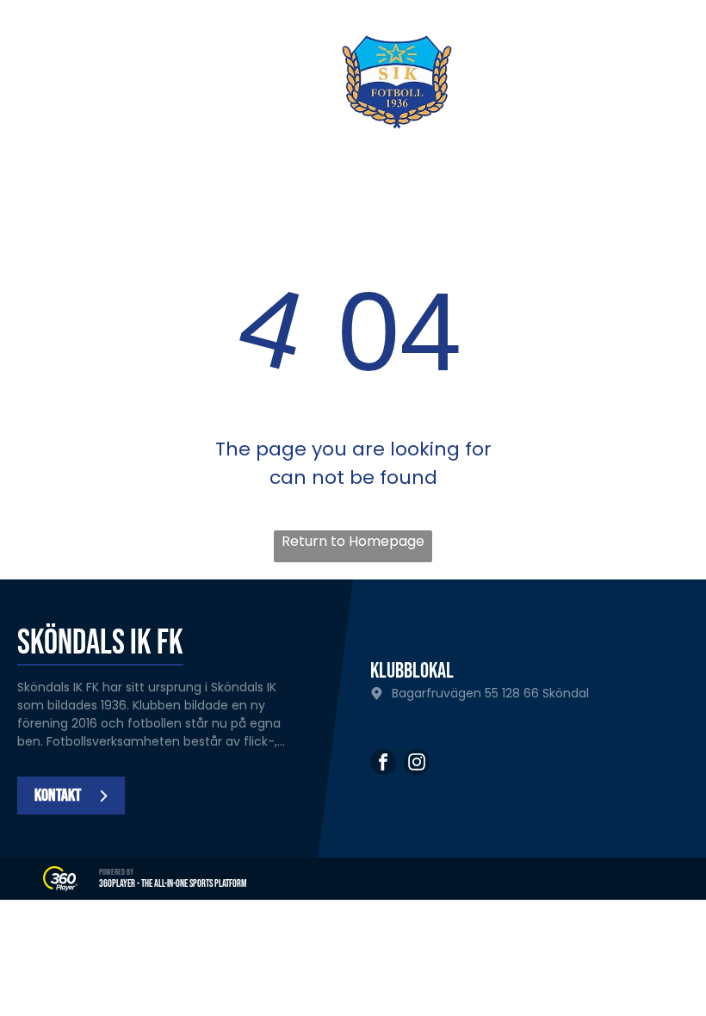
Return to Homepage (353, 541)
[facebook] (383, 764)
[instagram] (417, 764)
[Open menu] (665, 82)
